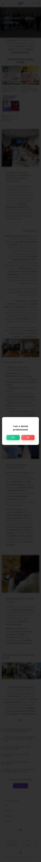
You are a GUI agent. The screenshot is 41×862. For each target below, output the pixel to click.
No (28, 437)
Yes (13, 437)
